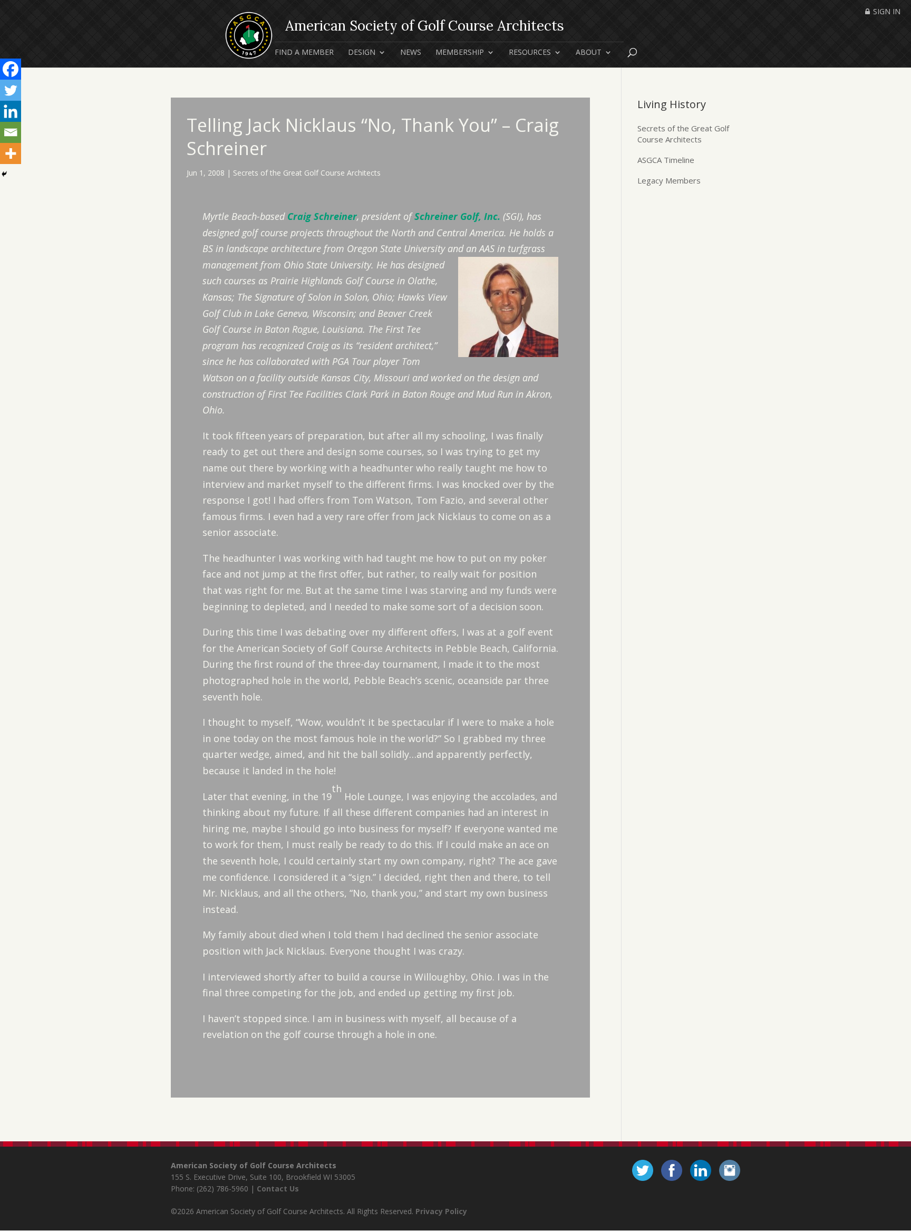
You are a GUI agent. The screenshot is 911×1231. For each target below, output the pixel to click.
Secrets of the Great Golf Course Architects (307, 173)
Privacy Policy (441, 1211)
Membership (459, 53)
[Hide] (4, 174)
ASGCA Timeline (665, 160)
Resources (530, 53)
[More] (10, 153)
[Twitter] (10, 90)
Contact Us (278, 1189)
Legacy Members (669, 180)
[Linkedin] (10, 111)
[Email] (10, 132)
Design (361, 53)
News (410, 53)
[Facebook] (10, 69)
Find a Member (304, 53)
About (589, 53)
